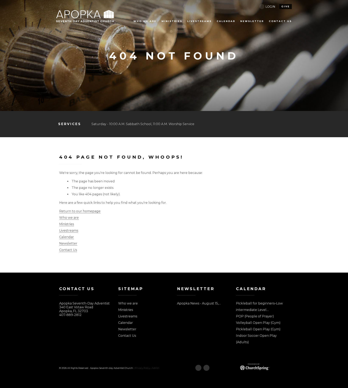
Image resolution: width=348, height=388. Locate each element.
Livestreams (68, 230)
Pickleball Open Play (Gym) (258, 329)
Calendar (66, 237)
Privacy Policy (142, 368)
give (285, 6)
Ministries (66, 224)
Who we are (69, 218)
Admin (155, 368)
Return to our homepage (79, 211)
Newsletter (68, 243)
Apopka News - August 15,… (199, 303)
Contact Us (68, 250)
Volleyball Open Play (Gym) (258, 323)
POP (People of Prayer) (255, 316)
